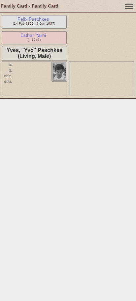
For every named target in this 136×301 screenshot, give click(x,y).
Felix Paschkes (33, 19)
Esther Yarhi (33, 35)
